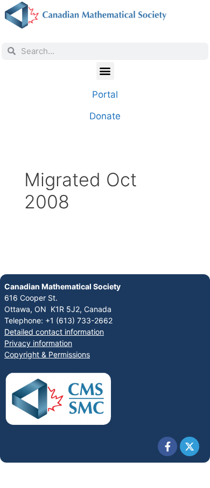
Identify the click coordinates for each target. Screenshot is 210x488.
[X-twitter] (189, 446)
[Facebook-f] (167, 446)
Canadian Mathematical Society (62, 286)
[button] (105, 71)
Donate (105, 116)
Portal (105, 94)
